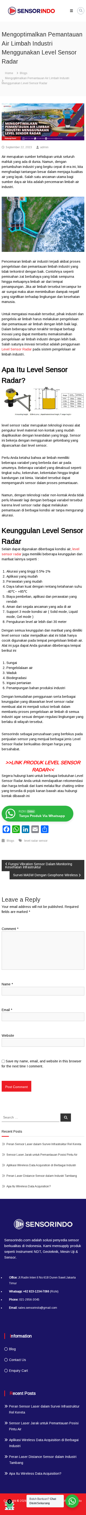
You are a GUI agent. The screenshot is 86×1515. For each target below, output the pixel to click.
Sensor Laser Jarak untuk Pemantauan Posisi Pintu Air (41, 1154)
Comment (10, 929)
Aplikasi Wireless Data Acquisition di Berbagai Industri (41, 1165)
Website (8, 1035)
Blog (12, 1349)
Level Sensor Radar (17, 349)
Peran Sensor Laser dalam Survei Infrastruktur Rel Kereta (43, 1144)
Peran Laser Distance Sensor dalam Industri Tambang (41, 1176)
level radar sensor (36, 840)
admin (44, 147)
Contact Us (17, 1360)
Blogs (23, 73)
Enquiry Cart (18, 1371)
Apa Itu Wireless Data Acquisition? (28, 1186)
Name (7, 984)
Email (7, 1010)
